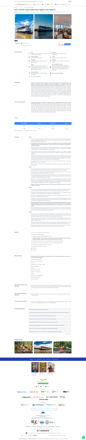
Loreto (21, 7)
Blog (44, 359)
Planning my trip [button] (55, 359)
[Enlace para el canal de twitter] (47, 430)
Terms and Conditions (49, 410)
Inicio (17, 7)
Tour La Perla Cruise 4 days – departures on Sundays (43, 347)
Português (48, 386)
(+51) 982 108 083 (44, 426)
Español (43, 386)
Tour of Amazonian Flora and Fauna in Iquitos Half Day (23, 347)
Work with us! (41, 408)
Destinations (39, 359)
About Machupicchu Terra (34, 408)
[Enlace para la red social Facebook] (37, 430)
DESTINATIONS (37, 4)
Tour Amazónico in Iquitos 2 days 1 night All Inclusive (62, 347)
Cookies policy (40, 1)
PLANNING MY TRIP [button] (64, 4)
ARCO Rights (43, 410)
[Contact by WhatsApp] (83, 437)
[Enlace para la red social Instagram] (39, 430)
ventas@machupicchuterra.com (49, 418)
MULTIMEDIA (51, 4)
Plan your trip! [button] (67, 44)
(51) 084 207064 (33, 426)
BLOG (44, 4)
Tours (35, 359)
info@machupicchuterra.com (38, 418)
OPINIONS (58, 4)
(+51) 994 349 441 (57, 426)
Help (32, 359)
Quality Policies (55, 410)
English (38, 386)
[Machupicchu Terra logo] (20, 4)
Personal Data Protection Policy (35, 410)
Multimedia (48, 359)
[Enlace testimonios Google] (48, 430)
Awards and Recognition (47, 408)
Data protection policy (55, 408)
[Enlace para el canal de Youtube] (41, 430)
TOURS (30, 4)
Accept (69, 1)
